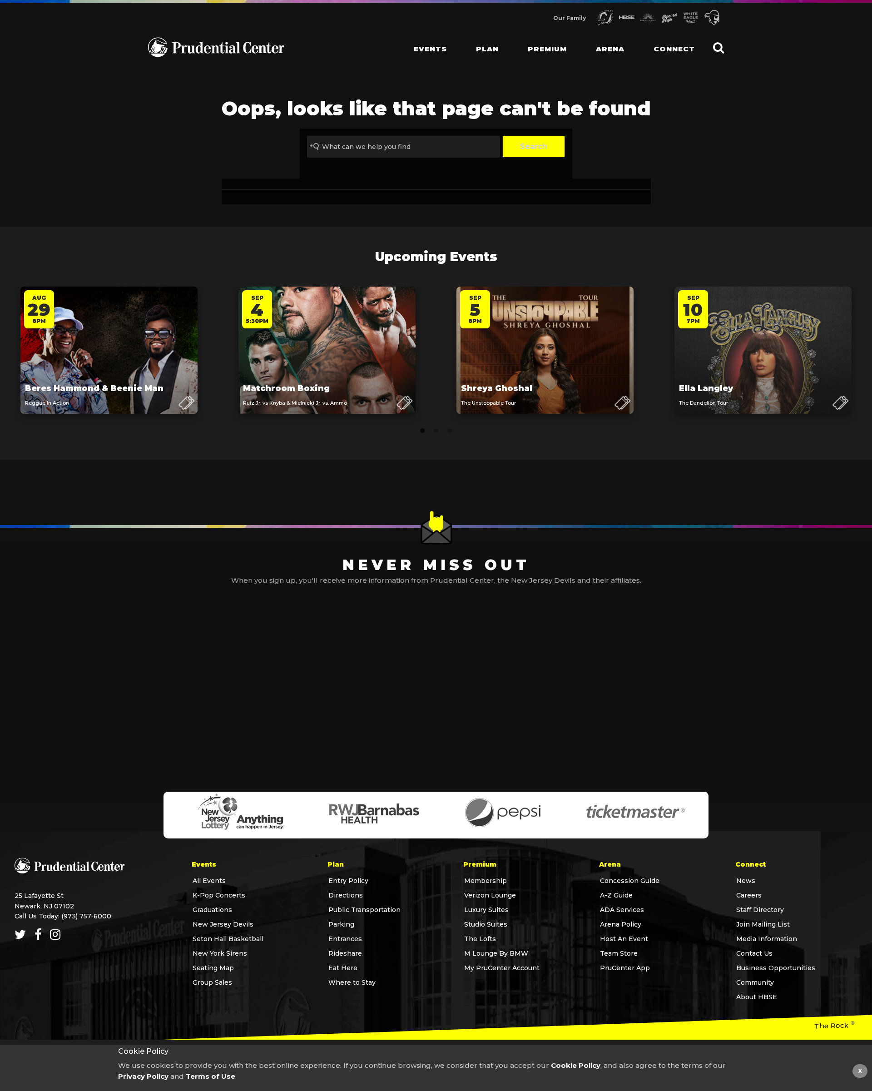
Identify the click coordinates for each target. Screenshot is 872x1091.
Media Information (766, 939)
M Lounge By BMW (496, 953)
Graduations (212, 910)
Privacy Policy (143, 1076)
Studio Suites (485, 924)
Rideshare (345, 953)
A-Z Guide (616, 895)
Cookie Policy (575, 1065)
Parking (341, 924)
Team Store (619, 953)
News (745, 881)
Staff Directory (760, 910)
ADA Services (622, 910)
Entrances (345, 939)
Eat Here (342, 968)
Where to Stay (352, 982)
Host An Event (624, 939)
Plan (487, 49)
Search (533, 146)
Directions (345, 895)
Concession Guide (629, 881)
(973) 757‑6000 (86, 916)
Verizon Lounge (490, 895)
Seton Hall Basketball (228, 939)
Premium (547, 49)
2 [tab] (436, 431)
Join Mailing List (763, 924)
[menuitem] (423, 41)
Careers (749, 895)
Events (430, 49)
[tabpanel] (109, 359)
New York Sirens (220, 953)
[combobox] (403, 147)
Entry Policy (348, 881)
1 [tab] (422, 431)
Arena (610, 49)
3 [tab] (449, 431)
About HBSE (756, 997)
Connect (674, 49)
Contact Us (754, 953)
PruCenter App (625, 968)
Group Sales (212, 982)
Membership (485, 881)
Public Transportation (364, 910)
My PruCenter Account (502, 968)
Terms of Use (210, 1076)
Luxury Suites (486, 910)
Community (755, 982)
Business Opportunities (775, 968)
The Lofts (480, 939)
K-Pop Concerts (219, 895)
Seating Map (213, 968)
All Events (209, 881)
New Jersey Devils (223, 924)
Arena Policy (620, 924)
